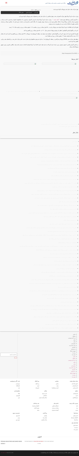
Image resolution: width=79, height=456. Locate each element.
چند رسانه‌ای (73, 349)
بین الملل (37, 381)
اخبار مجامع (75, 415)
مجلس (57, 383)
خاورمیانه (37, 387)
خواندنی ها (45, 417)
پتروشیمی (18, 383)
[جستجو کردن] (15, 357)
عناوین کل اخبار (75, 383)
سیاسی (74, 334)
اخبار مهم (18, 415)
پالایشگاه (18, 385)
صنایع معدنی (73, 343)
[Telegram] (77, 443)
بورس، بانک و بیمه (72, 345)
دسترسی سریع (16, 413)
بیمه (77, 408)
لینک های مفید (75, 422)
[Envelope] (73, 443)
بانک (77, 405)
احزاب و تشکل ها (55, 387)
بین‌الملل (74, 336)
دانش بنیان (56, 403)
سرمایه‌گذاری (75, 397)
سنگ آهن (45, 395)
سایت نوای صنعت (74, 381)
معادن (74, 341)
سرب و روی (44, 393)
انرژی (77, 395)
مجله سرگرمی (44, 419)
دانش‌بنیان (74, 347)
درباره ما (74, 352)
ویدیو (38, 410)
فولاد (19, 393)
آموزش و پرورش (55, 410)
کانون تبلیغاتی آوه (4, 452)
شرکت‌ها (76, 413)
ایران (38, 385)
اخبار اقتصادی (75, 385)
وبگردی (45, 415)
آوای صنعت (56, 19)
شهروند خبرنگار (73, 373)
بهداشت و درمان (55, 408)
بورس (77, 410)
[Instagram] (75, 443)
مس (19, 397)
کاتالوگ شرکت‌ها (35, 405)
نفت (19, 387)
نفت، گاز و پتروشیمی (72, 360)
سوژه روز (18, 419)
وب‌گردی (45, 413)
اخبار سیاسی (75, 387)
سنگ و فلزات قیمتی (43, 397)
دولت (57, 385)
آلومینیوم (18, 395)
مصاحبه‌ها (76, 419)
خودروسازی (75, 393)
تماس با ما (74, 354)
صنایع (75, 339)
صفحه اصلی (75, 425)
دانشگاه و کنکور (55, 405)
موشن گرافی (36, 408)
